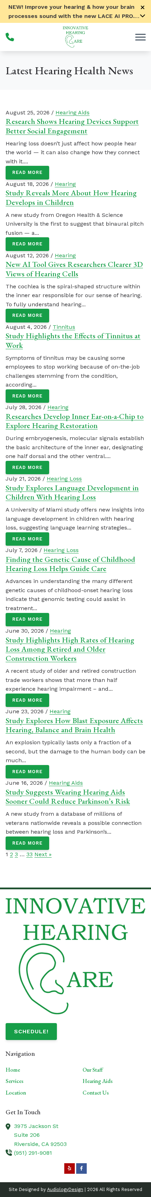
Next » (43, 854)
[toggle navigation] (140, 37)
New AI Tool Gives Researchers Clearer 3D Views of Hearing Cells (74, 268)
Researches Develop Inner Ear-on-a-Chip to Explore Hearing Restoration (75, 421)
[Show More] (142, 15)
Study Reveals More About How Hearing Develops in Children (71, 197)
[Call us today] (10, 37)
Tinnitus (64, 327)
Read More (27, 172)
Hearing (65, 184)
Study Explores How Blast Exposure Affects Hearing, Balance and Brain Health (74, 725)
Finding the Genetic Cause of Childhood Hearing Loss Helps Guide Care (70, 564)
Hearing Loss (64, 478)
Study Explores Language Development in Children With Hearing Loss (72, 492)
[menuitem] (37, 1069)
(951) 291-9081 (33, 1152)
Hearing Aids (72, 112)
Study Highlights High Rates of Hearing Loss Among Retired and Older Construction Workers (70, 649)
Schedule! (31, 1031)
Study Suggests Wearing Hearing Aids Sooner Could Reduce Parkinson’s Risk (68, 796)
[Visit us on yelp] (69, 1168)
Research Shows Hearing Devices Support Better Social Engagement (72, 126)
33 (29, 854)
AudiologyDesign (65, 1189)
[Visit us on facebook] (81, 1168)
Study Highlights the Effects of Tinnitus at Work (73, 340)
